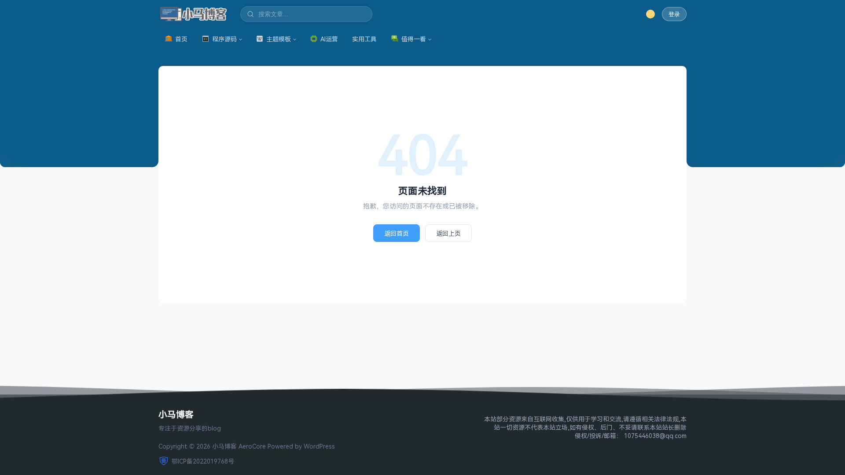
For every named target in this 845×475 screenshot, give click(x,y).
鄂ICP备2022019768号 (203, 461)
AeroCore (252, 446)
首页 (181, 39)
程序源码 (224, 39)
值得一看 (413, 39)
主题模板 (278, 39)
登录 (674, 14)
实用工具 (364, 39)
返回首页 (396, 233)
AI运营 (329, 39)
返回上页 (448, 233)
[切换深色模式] (650, 14)
